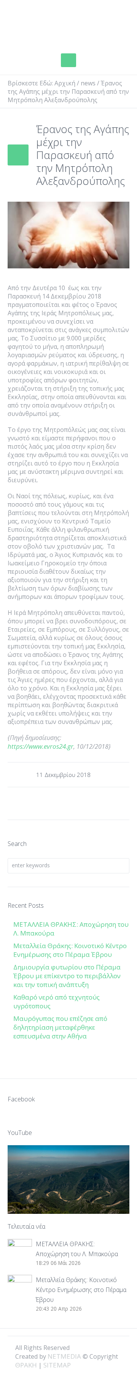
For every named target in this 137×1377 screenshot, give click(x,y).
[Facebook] (92, 1347)
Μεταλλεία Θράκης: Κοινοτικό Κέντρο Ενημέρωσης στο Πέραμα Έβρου (70, 950)
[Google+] (105, 1347)
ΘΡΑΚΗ (34, 24)
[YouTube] (118, 1347)
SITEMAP (57, 1365)
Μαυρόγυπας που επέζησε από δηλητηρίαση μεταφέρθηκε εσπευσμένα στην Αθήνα (60, 1027)
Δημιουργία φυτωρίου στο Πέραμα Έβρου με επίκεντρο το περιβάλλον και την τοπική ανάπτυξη (67, 976)
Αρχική (64, 83)
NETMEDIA (64, 1356)
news (88, 83)
